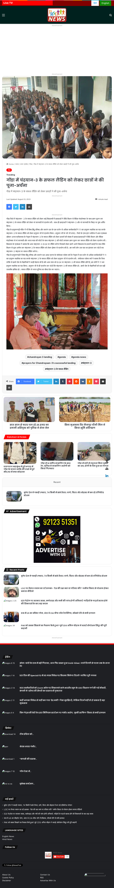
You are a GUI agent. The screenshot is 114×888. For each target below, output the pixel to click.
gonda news (79, 357)
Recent (57, 482)
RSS (42, 877)
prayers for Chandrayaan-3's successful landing (49, 363)
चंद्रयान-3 (87, 363)
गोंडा (30, 164)
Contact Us (45, 875)
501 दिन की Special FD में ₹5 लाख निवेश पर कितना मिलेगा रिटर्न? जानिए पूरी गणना (58, 675)
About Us (6, 875)
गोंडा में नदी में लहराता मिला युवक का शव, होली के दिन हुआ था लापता (93, 464)
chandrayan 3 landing (40, 357)
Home (11, 164)
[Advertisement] (57, 51)
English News (8, 836)
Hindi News (7, 839)
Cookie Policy (8, 877)
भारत (17, 164)
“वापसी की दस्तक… (28, 759)
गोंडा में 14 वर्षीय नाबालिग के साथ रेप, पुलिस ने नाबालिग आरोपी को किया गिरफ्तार (55, 466)
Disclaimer (6, 880)
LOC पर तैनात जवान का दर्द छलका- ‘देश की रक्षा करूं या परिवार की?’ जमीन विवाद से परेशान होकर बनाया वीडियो (43, 809)
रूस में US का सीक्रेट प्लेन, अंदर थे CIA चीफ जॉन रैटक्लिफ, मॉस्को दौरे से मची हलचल (58, 613)
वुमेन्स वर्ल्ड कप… (27, 783)
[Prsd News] (57, 15)
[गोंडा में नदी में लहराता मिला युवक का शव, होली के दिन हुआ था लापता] (94, 451)
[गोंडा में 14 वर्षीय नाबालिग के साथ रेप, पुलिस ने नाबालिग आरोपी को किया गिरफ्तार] (57, 451)
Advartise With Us (48, 880)
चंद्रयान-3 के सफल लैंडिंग (57, 369)
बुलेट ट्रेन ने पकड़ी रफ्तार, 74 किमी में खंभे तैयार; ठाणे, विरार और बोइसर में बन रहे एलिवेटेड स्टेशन (64, 575)
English (105, 3)
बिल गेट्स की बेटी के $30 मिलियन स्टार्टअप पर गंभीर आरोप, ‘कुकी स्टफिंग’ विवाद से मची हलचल (63, 712)
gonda (62, 357)
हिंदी (95, 3)
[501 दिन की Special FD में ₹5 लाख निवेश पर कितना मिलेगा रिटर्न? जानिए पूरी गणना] (10, 679)
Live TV (8, 2)
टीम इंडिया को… (27, 734)
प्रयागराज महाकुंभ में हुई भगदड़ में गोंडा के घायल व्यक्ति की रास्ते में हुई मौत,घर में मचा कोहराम (19, 469)
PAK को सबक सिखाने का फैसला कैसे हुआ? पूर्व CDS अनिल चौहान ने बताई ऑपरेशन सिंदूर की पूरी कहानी (40, 822)
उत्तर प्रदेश (24, 164)
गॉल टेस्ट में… (25, 771)
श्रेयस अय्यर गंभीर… (28, 746)
